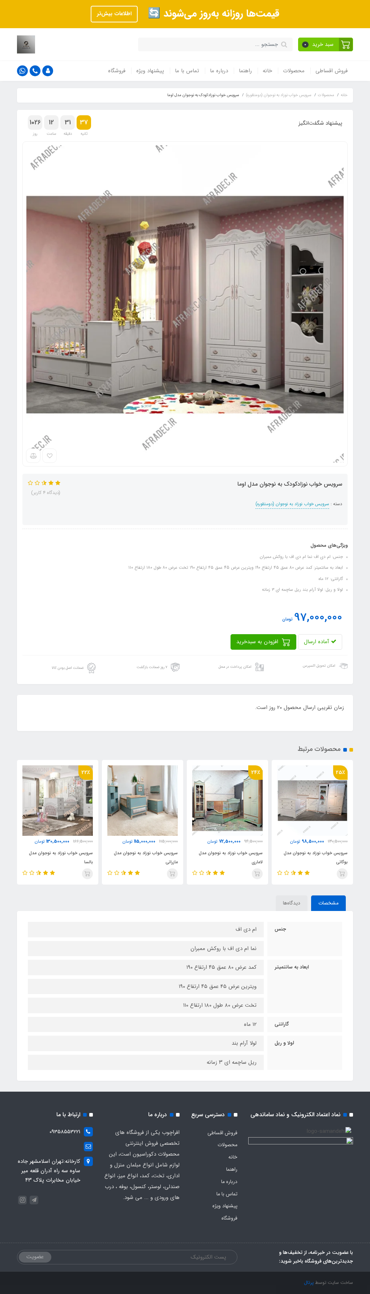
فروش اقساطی (331, 70)
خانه (267, 70)
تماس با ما (187, 70)
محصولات (294, 70)
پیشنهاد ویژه (150, 70)
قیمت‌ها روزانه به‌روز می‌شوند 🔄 (212, 14)
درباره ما (219, 70)
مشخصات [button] (328, 903)
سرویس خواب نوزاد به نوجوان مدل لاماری (231, 857)
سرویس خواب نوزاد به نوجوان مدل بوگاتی (316, 857)
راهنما (245, 70)
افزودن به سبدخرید (258, 641)
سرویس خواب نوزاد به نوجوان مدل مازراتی (146, 857)
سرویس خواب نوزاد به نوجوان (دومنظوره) (292, 503)
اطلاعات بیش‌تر (114, 13)
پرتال (309, 1282)
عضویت (35, 1256)
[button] (325, 44)
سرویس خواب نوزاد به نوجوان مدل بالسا (61, 857)
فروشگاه (116, 70)
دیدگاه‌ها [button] (291, 903)
